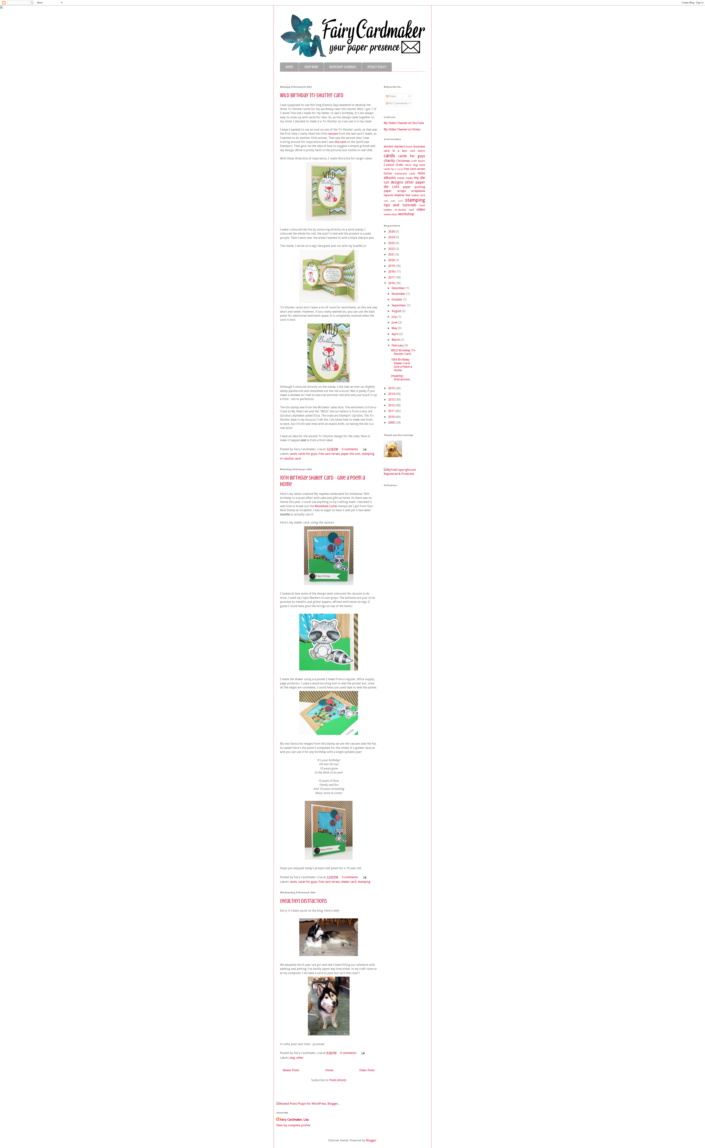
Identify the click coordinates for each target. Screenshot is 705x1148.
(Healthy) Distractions (303, 901)
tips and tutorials (400, 205)
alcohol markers (394, 146)
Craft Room (418, 160)
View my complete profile (293, 1125)
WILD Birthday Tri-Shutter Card (311, 95)
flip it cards (397, 169)
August (397, 311)
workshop (406, 214)
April (395, 334)
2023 (391, 243)
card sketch (417, 150)
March (396, 339)
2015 (391, 388)
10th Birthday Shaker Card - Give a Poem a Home (401, 365)
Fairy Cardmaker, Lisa (294, 1119)
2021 (391, 254)
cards (293, 454)
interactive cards (405, 173)
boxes (409, 146)
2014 (391, 394)
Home (289, 67)
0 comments (350, 449)
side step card (393, 200)
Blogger (371, 1140)
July (394, 317)
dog (292, 1057)
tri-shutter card (290, 458)
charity (389, 161)
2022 (391, 249)
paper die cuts (350, 454)
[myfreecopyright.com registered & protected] (404, 474)
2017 (391, 277)
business (419, 146)
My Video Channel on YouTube (404, 123)
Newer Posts (291, 1070)
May (395, 328)
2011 (391, 411)
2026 (391, 231)
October (397, 299)
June (395, 322)
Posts (392, 96)
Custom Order (394, 165)
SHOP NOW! (311, 67)
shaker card (348, 882)
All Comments (398, 103)
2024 (391, 237)
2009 (391, 422)
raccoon (333, 133)
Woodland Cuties (325, 506)
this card (340, 142)
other (299, 1057)
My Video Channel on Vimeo (402, 129)
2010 (391, 417)
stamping (368, 454)
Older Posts (367, 1070)
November (399, 294)
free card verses (329, 454)
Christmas (403, 161)
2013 (391, 399)
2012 (391, 405)
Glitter (388, 173)
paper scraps (395, 191)
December (399, 288)
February (398, 345)
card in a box (395, 150)
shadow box (402, 195)
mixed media (405, 178)
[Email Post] (363, 449)
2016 (391, 283)
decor (408, 164)
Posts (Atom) (337, 1080)
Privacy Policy (376, 67)
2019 (391, 266)
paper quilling (414, 187)
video (421, 209)
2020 (391, 260)
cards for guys (307, 454)
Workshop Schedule (342, 67)
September (399, 305)
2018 (391, 271)
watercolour (390, 214)
